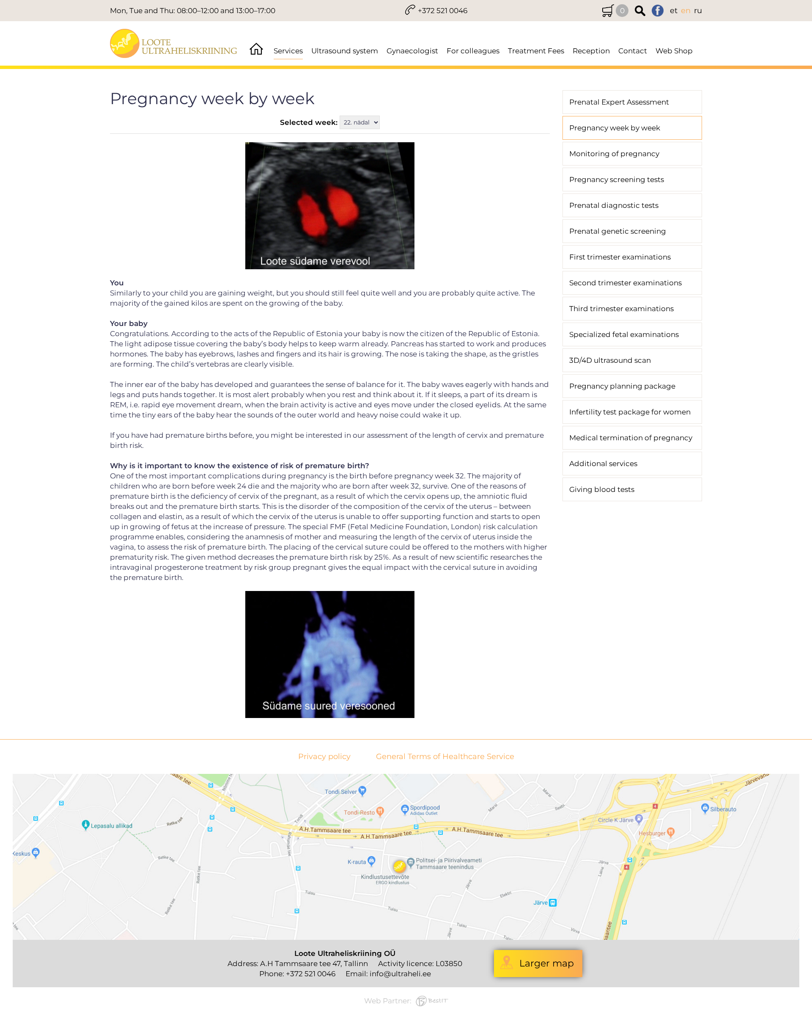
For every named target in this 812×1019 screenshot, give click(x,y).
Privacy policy (324, 756)
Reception (591, 51)
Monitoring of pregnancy (614, 153)
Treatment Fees (536, 51)
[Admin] (2, 5)
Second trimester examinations (625, 283)
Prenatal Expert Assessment (619, 102)
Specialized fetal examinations (624, 334)
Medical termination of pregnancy (630, 438)
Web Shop (674, 51)
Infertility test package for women (630, 412)
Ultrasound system (344, 51)
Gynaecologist (412, 51)
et (674, 10)
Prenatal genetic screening (617, 231)
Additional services (603, 463)
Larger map (546, 963)
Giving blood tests (601, 489)
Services (288, 51)
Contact (632, 51)
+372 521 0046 (442, 10)
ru (698, 10)
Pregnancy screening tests (616, 179)
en (686, 10)
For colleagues (473, 51)
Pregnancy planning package (622, 386)
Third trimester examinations (621, 308)
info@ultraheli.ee (400, 973)
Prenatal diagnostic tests (613, 205)
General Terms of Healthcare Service (445, 756)
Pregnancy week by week (614, 128)
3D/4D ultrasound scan (610, 360)
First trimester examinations (620, 257)
